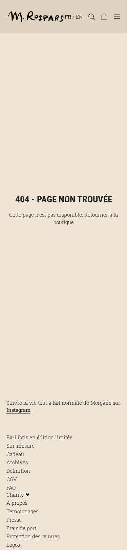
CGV (11, 479)
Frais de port (21, 528)
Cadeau (15, 454)
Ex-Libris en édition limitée (39, 437)
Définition (18, 470)
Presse (14, 519)
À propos (16, 502)
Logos (13, 544)
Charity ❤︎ (18, 494)
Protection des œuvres (33, 536)
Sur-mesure (20, 445)
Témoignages (22, 511)
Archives (17, 462)
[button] (92, 17)
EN (79, 16)
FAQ (11, 487)
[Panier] (104, 17)
